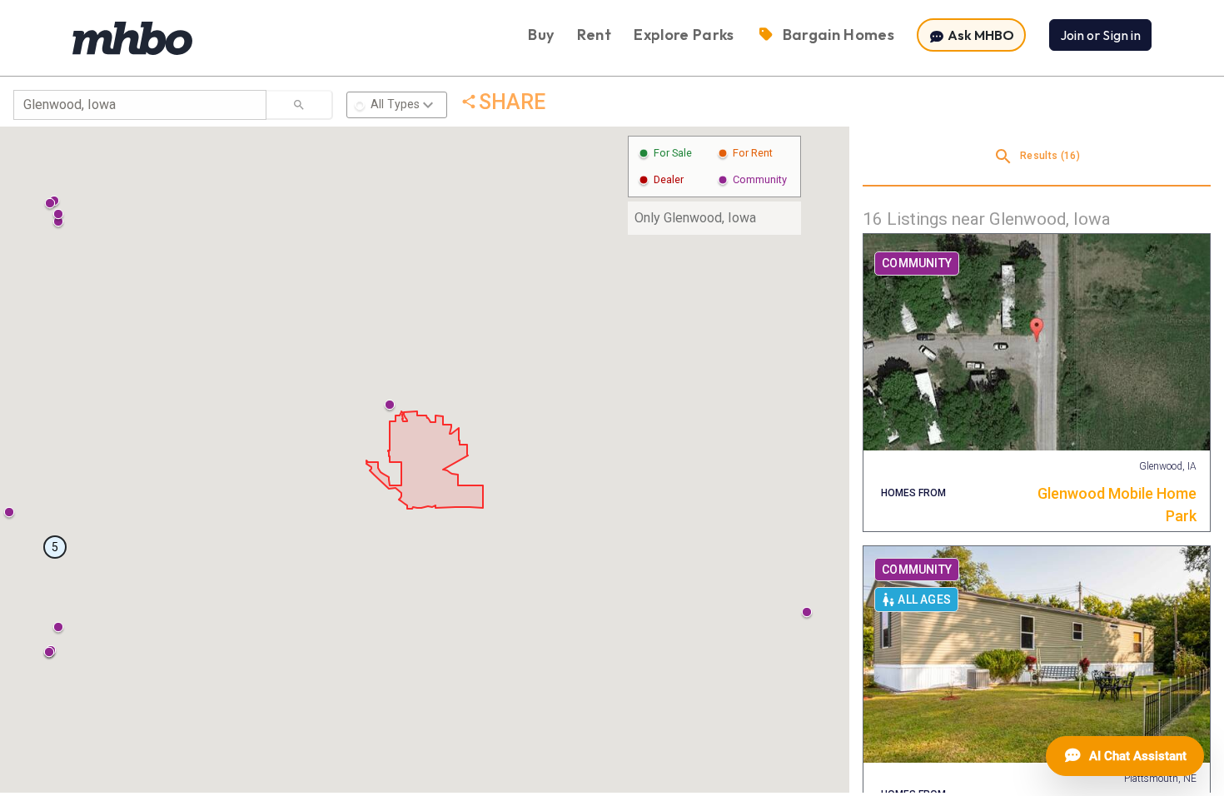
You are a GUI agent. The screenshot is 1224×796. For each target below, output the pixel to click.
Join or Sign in (1100, 35)
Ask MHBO (979, 35)
